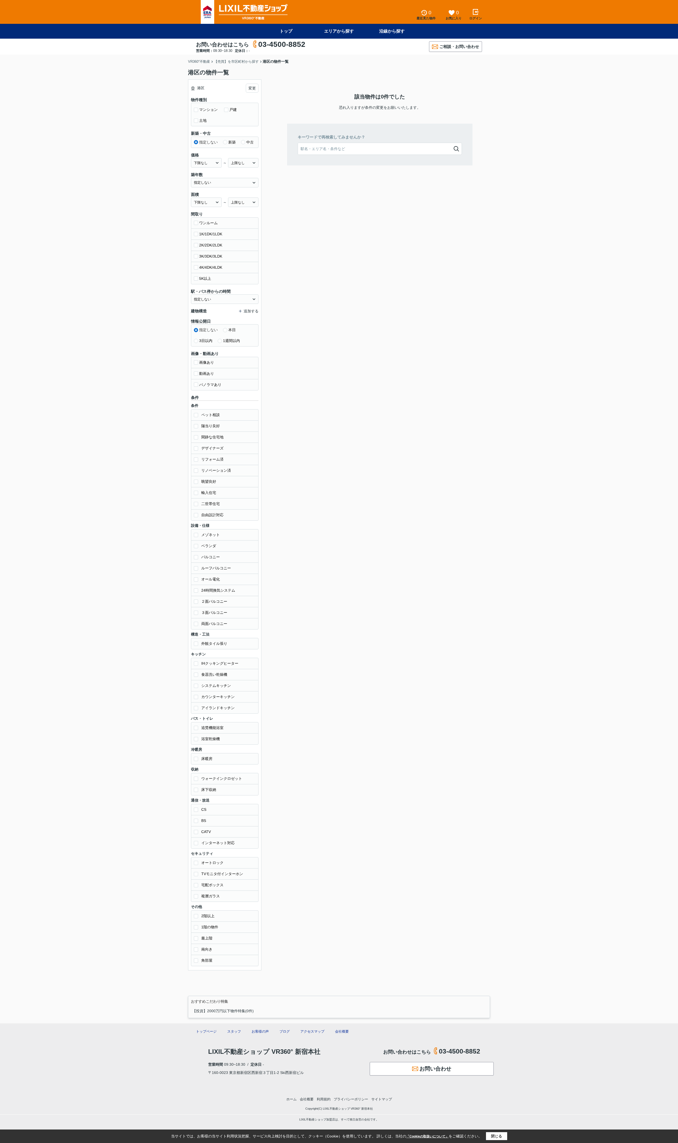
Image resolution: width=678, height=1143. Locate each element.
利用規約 (324, 1099)
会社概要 (342, 1031)
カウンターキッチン (218, 697)
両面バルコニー (214, 624)
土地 (203, 120)
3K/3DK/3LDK (210, 256)
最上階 (206, 938)
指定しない (208, 142)
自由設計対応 (212, 515)
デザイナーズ (212, 448)
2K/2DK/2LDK (210, 245)
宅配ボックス (212, 885)
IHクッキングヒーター (219, 663)
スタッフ (234, 1031)
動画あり (206, 373)
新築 (232, 142)
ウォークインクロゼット (221, 778)
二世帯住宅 (210, 504)
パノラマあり (210, 384)
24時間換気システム (218, 590)
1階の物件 (209, 927)
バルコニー (210, 557)
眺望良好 (208, 481)
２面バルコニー (214, 601)
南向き (206, 949)
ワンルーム (208, 223)
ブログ (284, 1031)
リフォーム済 (212, 459)
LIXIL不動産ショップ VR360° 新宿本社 (264, 1051)
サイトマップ (381, 1099)
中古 (250, 142)
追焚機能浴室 (212, 728)
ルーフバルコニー (216, 568)
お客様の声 (260, 1031)
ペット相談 (210, 415)
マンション (208, 109)
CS (203, 809)
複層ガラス (210, 896)
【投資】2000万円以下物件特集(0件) (223, 1011)
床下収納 (208, 790)
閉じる (496, 1136)
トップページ (206, 1031)
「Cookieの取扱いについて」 (427, 1136)
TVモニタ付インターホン (222, 874)
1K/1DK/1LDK (210, 234)
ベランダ (208, 546)
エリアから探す (339, 31)
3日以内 (205, 341)
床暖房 (206, 759)
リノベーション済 (216, 470)
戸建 (233, 109)
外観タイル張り (214, 643)
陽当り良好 (210, 426)
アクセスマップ (312, 1031)
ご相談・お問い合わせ (459, 46)
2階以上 (208, 916)
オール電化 (210, 579)
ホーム (291, 1099)
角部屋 (206, 960)
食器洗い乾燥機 (214, 674)
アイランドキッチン (218, 708)
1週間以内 (231, 341)
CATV (206, 832)
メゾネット (210, 535)
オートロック (212, 863)
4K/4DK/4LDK (210, 267)
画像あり (206, 362)
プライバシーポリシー (351, 1099)
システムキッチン (216, 685)
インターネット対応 (218, 843)
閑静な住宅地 (212, 437)
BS (203, 820)
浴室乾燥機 (210, 739)
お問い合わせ (435, 1069)
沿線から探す (392, 31)
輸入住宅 (208, 492)
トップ (286, 31)
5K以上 (205, 278)
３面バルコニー (214, 612)
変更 (252, 88)
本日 (232, 330)
